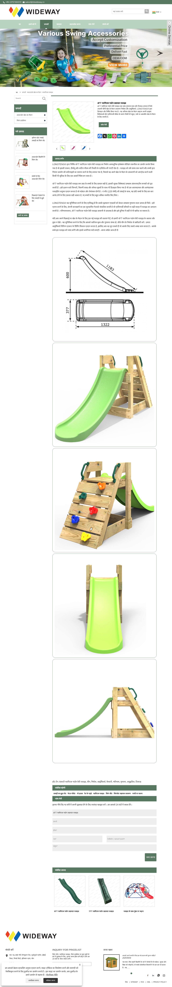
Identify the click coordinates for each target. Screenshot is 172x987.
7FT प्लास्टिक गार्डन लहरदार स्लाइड (101, 911)
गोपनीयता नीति (52, 975)
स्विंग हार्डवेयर (21, 120)
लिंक (126, 982)
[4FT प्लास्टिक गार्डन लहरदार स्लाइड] (62, 147)
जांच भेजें (91, 24)
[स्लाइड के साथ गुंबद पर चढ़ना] (139, 891)
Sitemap (134, 982)
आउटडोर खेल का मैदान (34, 92)
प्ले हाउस (80, 793)
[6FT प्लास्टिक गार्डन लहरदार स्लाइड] (69, 891)
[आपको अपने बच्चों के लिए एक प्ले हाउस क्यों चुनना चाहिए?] (111, 962)
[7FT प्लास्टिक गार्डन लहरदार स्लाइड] (104, 891)
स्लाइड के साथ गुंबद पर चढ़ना (134, 911)
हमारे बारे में (32, 24)
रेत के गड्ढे (88, 793)
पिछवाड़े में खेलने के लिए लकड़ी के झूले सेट (38, 198)
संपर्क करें (105, 24)
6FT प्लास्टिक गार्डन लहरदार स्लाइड (66, 911)
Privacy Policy (160, 982)
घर (20, 24)
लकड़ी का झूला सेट (59, 793)
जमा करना (150, 857)
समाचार (59, 24)
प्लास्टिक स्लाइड (48, 92)
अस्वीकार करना (33, 980)
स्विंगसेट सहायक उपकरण (122, 793)
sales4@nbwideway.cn (34, 2)
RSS (142, 982)
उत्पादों (46, 24)
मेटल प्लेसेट (71, 793)
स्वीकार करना (50, 980)
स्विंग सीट (109, 793)
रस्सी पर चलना (137, 793)
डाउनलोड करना (75, 24)
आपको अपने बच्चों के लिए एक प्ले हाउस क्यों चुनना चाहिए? (139, 956)
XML (148, 982)
